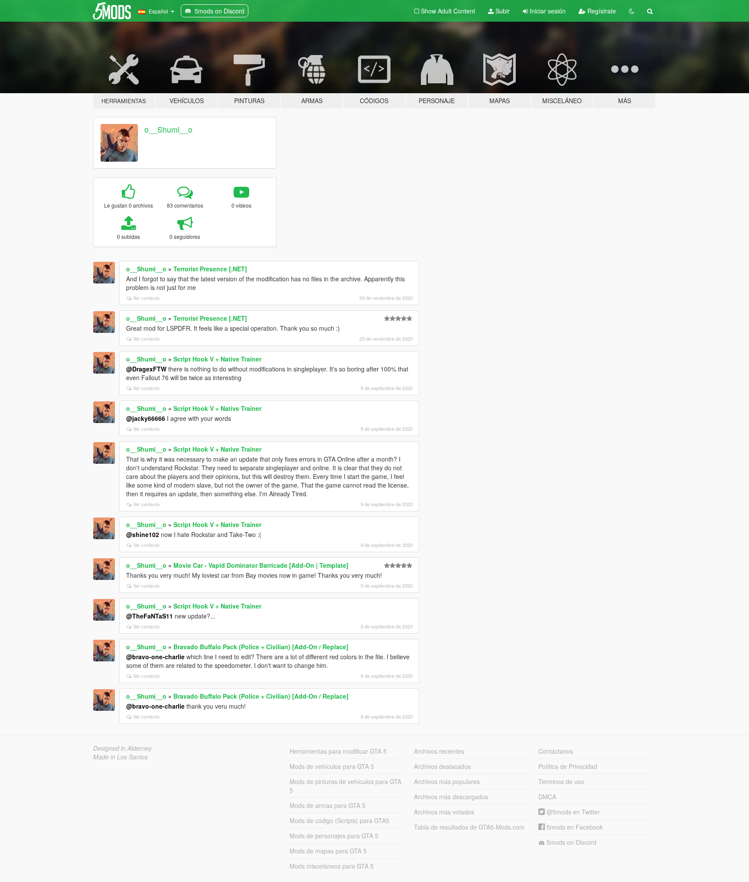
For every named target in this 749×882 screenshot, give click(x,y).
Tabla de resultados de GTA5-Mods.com (469, 827)
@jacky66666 (145, 418)
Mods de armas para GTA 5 (327, 805)
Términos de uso (561, 781)
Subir (502, 11)
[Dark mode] (631, 11)
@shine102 (142, 534)
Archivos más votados (444, 811)
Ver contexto (146, 297)
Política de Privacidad (567, 766)
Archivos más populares (447, 781)
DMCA (547, 796)
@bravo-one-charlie (155, 656)
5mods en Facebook (574, 827)
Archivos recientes (439, 751)
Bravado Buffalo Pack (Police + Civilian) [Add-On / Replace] (260, 646)
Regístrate (601, 11)
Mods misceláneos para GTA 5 (332, 866)
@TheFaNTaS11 (149, 616)
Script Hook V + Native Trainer (217, 359)
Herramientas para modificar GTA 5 (338, 751)
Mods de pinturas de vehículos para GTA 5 (345, 785)
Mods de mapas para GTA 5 (328, 850)
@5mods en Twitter (572, 811)
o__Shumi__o (168, 129)
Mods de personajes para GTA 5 (334, 835)
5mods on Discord (570, 842)
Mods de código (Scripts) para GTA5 (339, 820)
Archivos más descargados (451, 796)
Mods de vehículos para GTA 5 (332, 766)
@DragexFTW (146, 369)
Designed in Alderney (122, 748)
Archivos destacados (442, 766)
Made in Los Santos (120, 756)
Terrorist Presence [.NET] (210, 268)
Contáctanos (555, 751)
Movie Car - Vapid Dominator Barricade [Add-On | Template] (260, 565)
